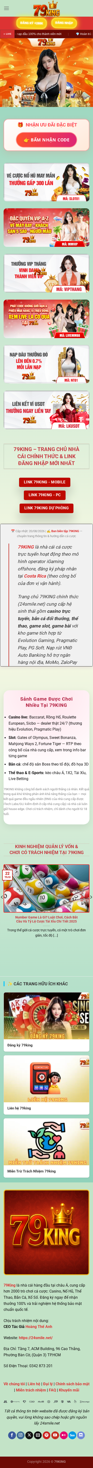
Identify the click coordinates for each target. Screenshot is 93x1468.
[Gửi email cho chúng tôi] (38, 1435)
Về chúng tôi (14, 1384)
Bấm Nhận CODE (47, 139)
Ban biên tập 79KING (65, 531)
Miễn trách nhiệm (31, 1390)
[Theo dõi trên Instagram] (21, 1435)
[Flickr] (64, 1435)
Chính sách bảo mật (72, 1384)
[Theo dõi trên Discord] (81, 1435)
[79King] (46, 8)
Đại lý (48, 1384)
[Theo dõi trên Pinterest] (47, 1435)
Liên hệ (34, 1384)
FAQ (52, 1390)
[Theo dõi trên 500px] (72, 1435)
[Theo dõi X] (29, 1435)
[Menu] (6, 8)
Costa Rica (35, 576)
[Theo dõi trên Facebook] (12, 1435)
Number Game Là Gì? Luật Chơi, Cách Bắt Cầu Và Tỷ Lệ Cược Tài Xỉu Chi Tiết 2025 (46, 919)
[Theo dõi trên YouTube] (55, 1435)
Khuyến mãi (69, 1390)
